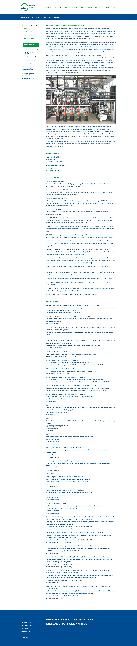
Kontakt (24, 628)
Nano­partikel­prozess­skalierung (40, 17)
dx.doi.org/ (58, 529)
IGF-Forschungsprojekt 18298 (55, 181)
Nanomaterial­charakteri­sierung (31, 35)
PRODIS (48, 258)
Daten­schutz (26, 625)
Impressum (25, 631)
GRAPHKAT (49, 249)
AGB (22, 619)
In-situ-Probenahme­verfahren (30, 56)
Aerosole (26, 28)
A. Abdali (57, 316)
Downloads (26, 622)
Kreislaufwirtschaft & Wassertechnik (28, 74)
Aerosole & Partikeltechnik (29, 25)
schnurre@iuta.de (51, 168)
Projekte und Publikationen (30, 60)
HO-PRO (49, 235)
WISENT (48, 266)
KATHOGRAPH (50, 226)
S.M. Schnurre (65, 316)
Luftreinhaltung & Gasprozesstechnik (27, 68)
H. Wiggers (74, 316)
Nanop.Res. (49, 323)
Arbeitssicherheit (28, 31)
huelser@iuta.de (51, 159)
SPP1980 (49, 282)
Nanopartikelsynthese (29, 38)
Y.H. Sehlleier (50, 316)
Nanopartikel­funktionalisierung (31, 49)
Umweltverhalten (28, 63)
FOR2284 (49, 278)
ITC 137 (48, 294)
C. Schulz (82, 316)
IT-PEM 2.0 (49, 241)
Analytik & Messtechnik (28, 78)
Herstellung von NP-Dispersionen (28, 53)
